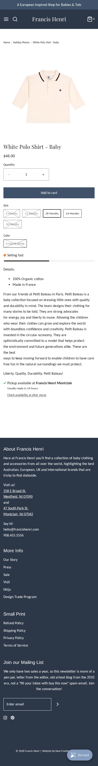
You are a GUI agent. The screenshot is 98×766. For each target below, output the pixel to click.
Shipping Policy (14, 630)
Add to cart (49, 193)
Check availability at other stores (26, 395)
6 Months (12, 213)
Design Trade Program (20, 597)
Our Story (10, 559)
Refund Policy (13, 623)
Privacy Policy (13, 638)
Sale (6, 575)
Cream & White (15, 243)
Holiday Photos (21, 42)
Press (7, 567)
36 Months (12, 224)
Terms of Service (15, 645)
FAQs (7, 589)
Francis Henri (49, 19)
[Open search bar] (16, 19)
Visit (6, 582)
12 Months (31, 213)
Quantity (9, 164)
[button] (49, 97)
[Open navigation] (6, 19)
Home (6, 42)
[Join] (57, 704)
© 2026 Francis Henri (27, 751)
